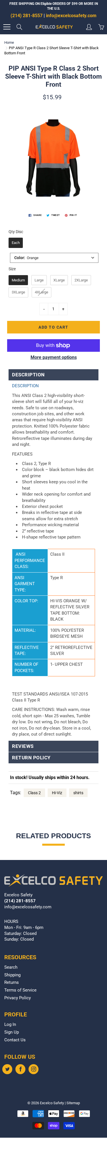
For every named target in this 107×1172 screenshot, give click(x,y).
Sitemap (73, 1103)
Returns (11, 982)
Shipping (12, 975)
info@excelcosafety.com (71, 15)
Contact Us (15, 1040)
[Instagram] (34, 1069)
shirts (78, 792)
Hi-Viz (57, 792)
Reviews (23, 746)
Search (10, 967)
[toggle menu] (7, 27)
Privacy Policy (17, 998)
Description (28, 375)
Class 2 (34, 792)
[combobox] (54, 258)
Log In (10, 1024)
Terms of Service (20, 990)
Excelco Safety (52, 1103)
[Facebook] (20, 1069)
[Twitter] (7, 1069)
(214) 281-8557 (27, 15)
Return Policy (31, 758)
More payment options (54, 357)
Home (9, 42)
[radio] (16, 243)
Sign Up (11, 1032)
